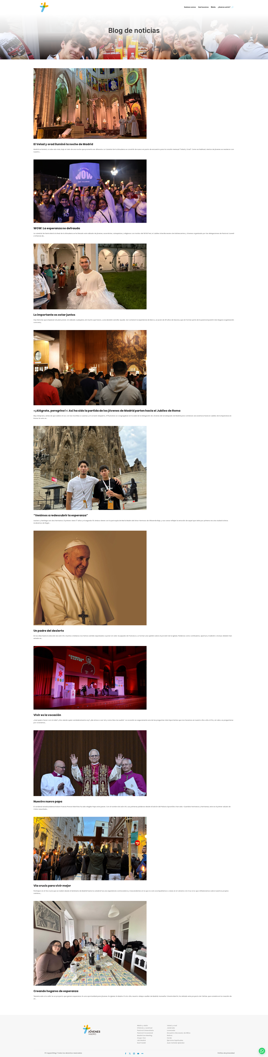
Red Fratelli (141, 1043)
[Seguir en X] (129, 1053)
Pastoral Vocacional (145, 1033)
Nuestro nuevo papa (48, 801)
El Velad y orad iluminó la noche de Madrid (63, 144)
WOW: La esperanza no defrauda (57, 228)
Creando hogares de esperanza (56, 991)
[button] (262, 1051)
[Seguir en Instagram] (134, 1053)
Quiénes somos (190, 7)
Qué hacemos (203, 7)
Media (213, 7)
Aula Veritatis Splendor (176, 1043)
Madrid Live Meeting (144, 1035)
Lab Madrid (141, 1040)
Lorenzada (171, 1030)
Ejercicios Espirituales (175, 1040)
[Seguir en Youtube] (138, 1053)
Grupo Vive (141, 1038)
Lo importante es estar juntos (54, 315)
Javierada (171, 1028)
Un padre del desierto (49, 631)
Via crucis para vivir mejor (52, 886)
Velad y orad (172, 1025)
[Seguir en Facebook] (125, 1053)
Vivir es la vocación (47, 715)
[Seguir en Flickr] (142, 1053)
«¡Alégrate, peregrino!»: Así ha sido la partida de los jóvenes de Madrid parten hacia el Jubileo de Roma (107, 411)
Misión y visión (142, 1025)
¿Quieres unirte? (224, 7)
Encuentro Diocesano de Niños (178, 1033)
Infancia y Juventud (144, 1028)
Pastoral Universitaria (145, 1030)
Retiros (169, 1035)
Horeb (169, 1038)
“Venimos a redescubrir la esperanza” (61, 515)
